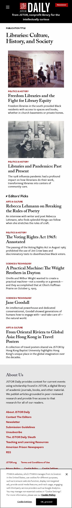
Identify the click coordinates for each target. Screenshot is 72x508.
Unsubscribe (14, 432)
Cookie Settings (50, 468)
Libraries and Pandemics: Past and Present (35, 169)
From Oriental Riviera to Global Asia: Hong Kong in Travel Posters (34, 337)
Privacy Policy (13, 468)
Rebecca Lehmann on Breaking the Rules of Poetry (33, 209)
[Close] (66, 474)
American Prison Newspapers (25, 447)
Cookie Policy (31, 468)
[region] (36, 488)
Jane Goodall (17, 303)
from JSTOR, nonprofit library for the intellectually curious (36, 17)
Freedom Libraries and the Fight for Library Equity (31, 99)
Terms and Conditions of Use (35, 462)
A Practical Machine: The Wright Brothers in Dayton (35, 271)
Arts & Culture (14, 201)
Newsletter (61, 4)
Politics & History (18, 91)
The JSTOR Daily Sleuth (21, 437)
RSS (8, 452)
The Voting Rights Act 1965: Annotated (31, 240)
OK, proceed (46, 501)
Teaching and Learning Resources (27, 442)
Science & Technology (18, 263)
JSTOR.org (11, 462)
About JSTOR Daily (18, 412)
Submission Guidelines (20, 427)
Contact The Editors (18, 417)
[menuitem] (61, 5)
